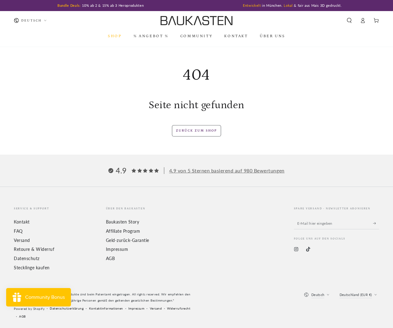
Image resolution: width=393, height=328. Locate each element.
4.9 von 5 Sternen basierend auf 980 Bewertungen (227, 170)
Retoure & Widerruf (34, 249)
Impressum (117, 249)
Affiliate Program (123, 231)
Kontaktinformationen (106, 308)
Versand (22, 240)
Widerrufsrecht (178, 308)
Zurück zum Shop (196, 130)
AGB (110, 258)
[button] (349, 20)
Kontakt (22, 221)
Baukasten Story (122, 221)
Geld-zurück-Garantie (127, 240)
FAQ (18, 231)
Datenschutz (27, 258)
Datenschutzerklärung (67, 308)
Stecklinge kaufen (32, 267)
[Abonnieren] (376, 223)
